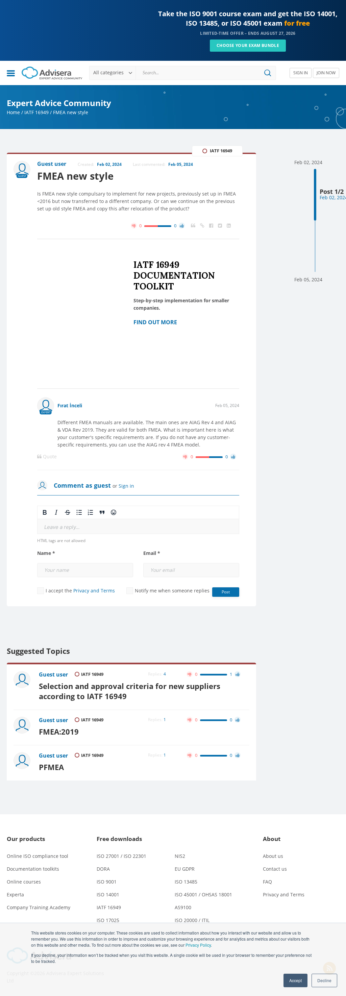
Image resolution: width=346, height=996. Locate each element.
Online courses (24, 881)
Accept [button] (295, 980)
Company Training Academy (38, 907)
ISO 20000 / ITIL (192, 920)
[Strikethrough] (67, 512)
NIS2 (180, 856)
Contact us (275, 869)
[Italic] (56, 512)
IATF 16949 (36, 112)
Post (226, 592)
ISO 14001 (108, 894)
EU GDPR (185, 869)
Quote (49, 457)
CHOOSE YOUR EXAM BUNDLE (248, 45)
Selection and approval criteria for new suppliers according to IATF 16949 (129, 691)
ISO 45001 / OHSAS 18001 (203, 894)
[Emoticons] (113, 512)
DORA (103, 869)
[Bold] (44, 512)
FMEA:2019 (59, 731)
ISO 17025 (108, 920)
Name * (46, 553)
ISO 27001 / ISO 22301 (121, 856)
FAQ (267, 881)
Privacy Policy (198, 945)
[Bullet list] (79, 512)
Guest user (53, 674)
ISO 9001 (107, 881)
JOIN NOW (326, 73)
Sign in (126, 486)
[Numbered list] (90, 512)
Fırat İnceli (69, 405)
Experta (15, 894)
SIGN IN (300, 73)
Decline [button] (324, 980)
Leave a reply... (62, 527)
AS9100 (183, 907)
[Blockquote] (102, 512)
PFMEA (51, 767)
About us (273, 856)
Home (13, 112)
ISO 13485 (186, 881)
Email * (151, 553)
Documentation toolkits (33, 869)
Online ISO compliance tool (37, 856)
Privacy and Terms (94, 590)
